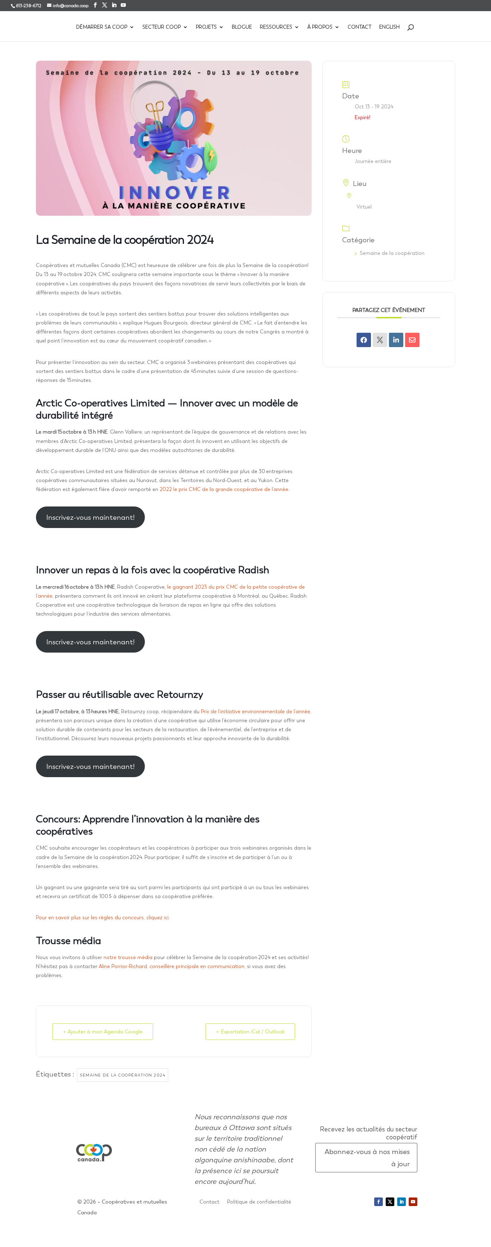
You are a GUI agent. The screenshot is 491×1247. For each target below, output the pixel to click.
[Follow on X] (390, 1201)
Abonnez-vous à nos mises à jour (367, 1157)
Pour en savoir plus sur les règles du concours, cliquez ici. (104, 917)
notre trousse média (128, 957)
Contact (359, 27)
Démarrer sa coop (101, 27)
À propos (319, 27)
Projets (206, 27)
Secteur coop (161, 27)
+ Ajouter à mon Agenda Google (103, 1031)
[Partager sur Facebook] (364, 340)
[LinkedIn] (396, 340)
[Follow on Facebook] (378, 1201)
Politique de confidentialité (259, 1202)
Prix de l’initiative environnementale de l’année (255, 711)
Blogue (242, 27)
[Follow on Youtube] (413, 1201)
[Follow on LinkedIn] (401, 1201)
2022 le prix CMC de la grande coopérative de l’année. (224, 489)
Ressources (276, 27)
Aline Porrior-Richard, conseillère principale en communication (170, 966)
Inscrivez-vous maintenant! (90, 517)
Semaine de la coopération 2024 (122, 1075)
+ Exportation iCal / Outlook (250, 1031)
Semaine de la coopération (392, 253)
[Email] (412, 340)
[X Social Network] (380, 340)
